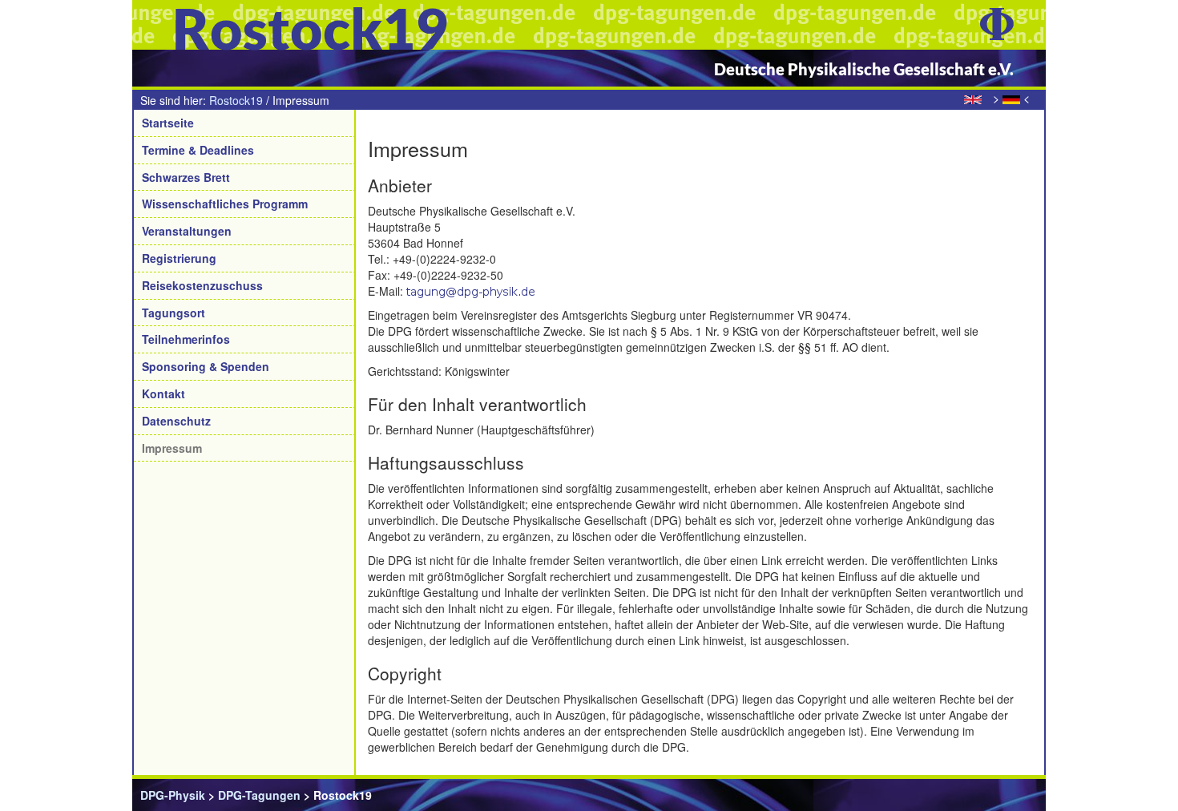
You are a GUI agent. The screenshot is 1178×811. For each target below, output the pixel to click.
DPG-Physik (172, 795)
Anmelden (1010, 795)
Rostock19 (236, 100)
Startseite (168, 123)
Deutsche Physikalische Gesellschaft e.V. (864, 69)
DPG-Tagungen (259, 795)
